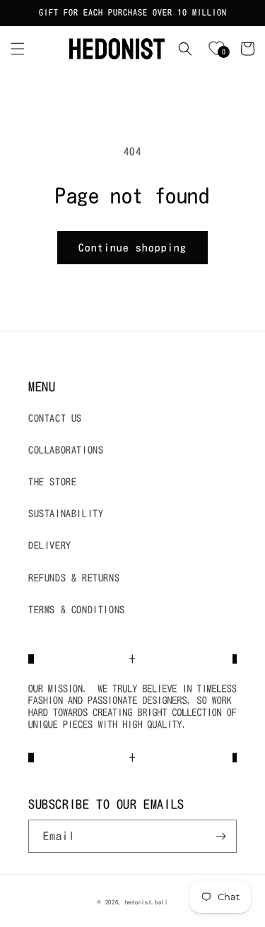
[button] (17, 48)
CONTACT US (55, 418)
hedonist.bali (146, 902)
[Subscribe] (220, 836)
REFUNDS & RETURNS (73, 578)
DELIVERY (49, 545)
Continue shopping (132, 247)
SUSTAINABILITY (65, 514)
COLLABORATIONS (65, 450)
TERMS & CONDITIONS (76, 610)
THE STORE (52, 482)
